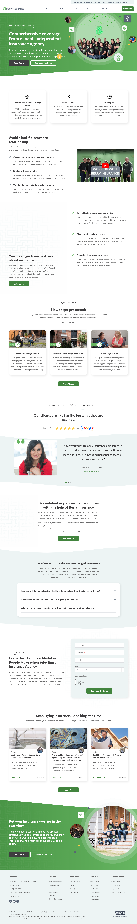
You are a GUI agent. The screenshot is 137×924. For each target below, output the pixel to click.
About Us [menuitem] (102, 9)
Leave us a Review (91, 472)
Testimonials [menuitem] (74, 892)
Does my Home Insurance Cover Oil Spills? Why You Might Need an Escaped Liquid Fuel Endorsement (68, 757)
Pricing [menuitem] (94, 9)
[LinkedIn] (10, 901)
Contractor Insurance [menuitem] (56, 899)
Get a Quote (127, 8)
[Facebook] (17, 901)
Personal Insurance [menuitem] (68, 9)
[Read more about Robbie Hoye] (40, 750)
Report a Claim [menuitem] (116, 889)
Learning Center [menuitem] (84, 9)
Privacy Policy (42, 912)
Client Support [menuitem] (113, 9)
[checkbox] (99, 682)
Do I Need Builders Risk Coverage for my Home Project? (108, 756)
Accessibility (65, 912)
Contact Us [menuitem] (78, 2)
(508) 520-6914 (15, 889)
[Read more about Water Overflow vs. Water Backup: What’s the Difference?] (27, 738)
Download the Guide (43, 63)
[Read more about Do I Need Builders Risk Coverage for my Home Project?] (109, 738)
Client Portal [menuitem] (88, 2)
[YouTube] (14, 901)
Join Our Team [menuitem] (100, 2)
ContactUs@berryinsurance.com (20, 892)
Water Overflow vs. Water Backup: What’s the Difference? (27, 756)
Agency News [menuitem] (95, 892)
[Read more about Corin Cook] (81, 750)
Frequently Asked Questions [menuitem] (117, 2)
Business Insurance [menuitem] (52, 9)
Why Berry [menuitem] (94, 885)
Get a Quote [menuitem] (74, 889)
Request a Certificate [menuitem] (118, 892)
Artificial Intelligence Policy (17, 914)
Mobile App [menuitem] (115, 885)
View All (68, 790)
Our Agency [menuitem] (94, 881)
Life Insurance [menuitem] (53, 889)
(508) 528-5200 (15, 885)
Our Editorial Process (76, 912)
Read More (15, 778)
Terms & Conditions (53, 912)
